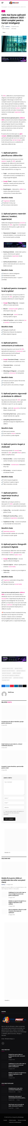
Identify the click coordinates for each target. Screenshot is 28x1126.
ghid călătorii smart (7, 677)
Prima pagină (4, 6)
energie (19, 140)
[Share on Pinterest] (14, 32)
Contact (5, 1120)
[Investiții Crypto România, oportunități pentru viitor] (14, 757)
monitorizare (15, 464)
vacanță (16, 450)
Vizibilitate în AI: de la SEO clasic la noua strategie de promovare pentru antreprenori (17, 894)
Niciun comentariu (5, 28)
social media (11, 566)
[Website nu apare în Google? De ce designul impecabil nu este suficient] (4, 903)
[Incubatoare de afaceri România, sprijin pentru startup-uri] (14, 712)
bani (14, 140)
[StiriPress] (14, 2)
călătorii (22, 118)
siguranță (16, 408)
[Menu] (2, 2)
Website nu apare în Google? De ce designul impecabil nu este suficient (17, 902)
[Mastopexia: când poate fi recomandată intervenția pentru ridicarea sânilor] (4, 1098)
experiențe (18, 112)
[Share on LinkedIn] (17, 32)
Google (5, 181)
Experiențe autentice (9, 531)
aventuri (3, 161)
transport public (13, 309)
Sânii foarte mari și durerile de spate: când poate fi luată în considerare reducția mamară (16, 1106)
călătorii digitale (16, 673)
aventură (9, 605)
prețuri (18, 108)
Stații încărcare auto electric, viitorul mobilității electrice (11, 744)
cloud (20, 554)
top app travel (5, 680)
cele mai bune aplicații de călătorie (10, 675)
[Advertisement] (14, 79)
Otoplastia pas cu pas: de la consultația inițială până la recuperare (15, 1089)
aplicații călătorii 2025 (7, 668)
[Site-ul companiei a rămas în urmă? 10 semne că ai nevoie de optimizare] (4, 911)
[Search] (26, 2)
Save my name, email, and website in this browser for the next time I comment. (14, 813)
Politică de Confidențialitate (15, 1122)
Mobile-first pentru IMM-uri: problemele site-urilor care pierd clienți (13, 880)
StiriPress (8, 26)
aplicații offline (18, 668)
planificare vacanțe (18, 677)
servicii (16, 314)
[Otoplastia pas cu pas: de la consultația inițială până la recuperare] (4, 1090)
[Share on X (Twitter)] (11, 32)
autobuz (7, 322)
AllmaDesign (21, 1117)
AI (19, 225)
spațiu (16, 554)
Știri (3, 11)
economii (22, 223)
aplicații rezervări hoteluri (8, 670)
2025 (4, 96)
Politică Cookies (12, 1120)
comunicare (19, 351)
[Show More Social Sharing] (20, 32)
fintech (19, 452)
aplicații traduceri (21, 670)
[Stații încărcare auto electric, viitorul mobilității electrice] (14, 735)
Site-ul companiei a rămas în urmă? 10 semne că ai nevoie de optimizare (17, 911)
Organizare (6, 201)
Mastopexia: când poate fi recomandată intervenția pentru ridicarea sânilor (17, 1098)
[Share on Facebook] (7, 32)
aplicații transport (6, 673)
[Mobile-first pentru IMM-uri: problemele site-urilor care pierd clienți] (14, 869)
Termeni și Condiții (22, 1120)
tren (25, 320)
